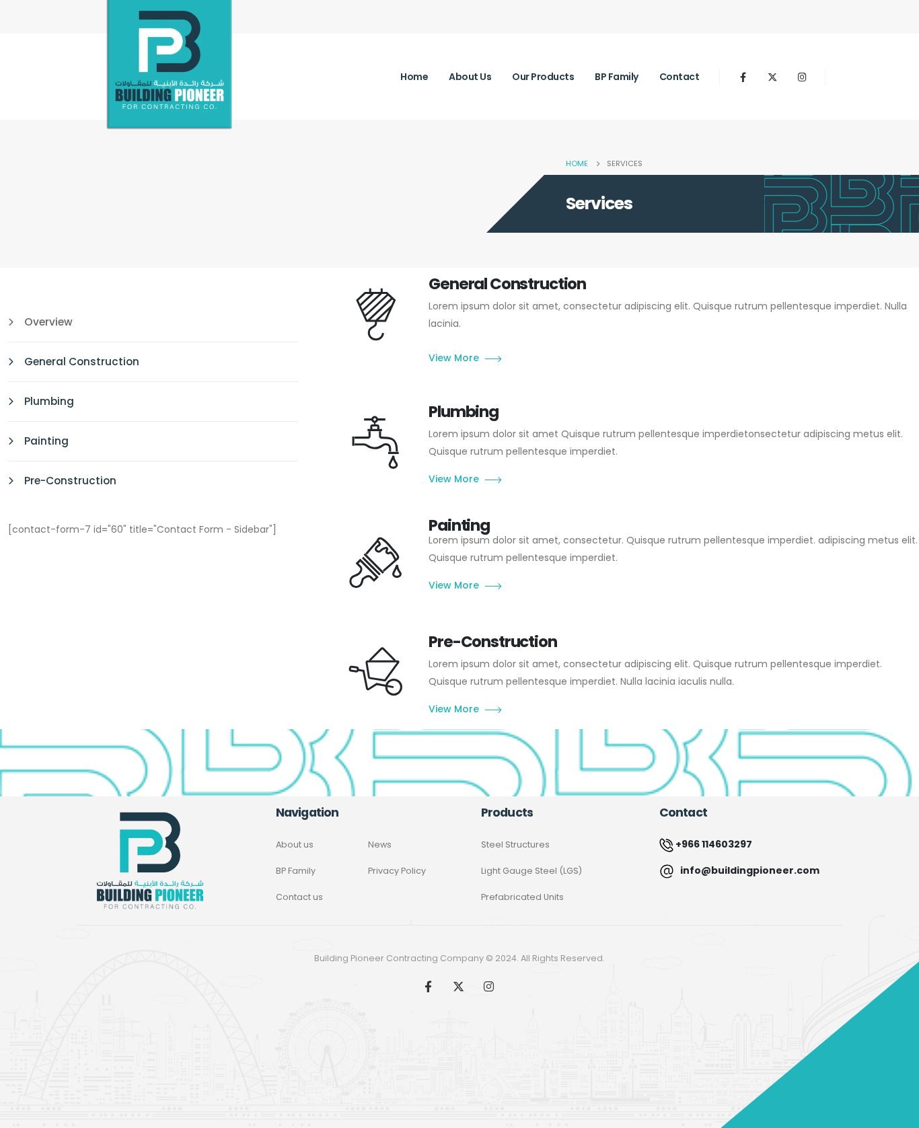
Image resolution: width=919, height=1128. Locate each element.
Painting (46, 441)
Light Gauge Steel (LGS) (531, 870)
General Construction (81, 361)
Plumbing (49, 401)
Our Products (543, 76)
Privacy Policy (397, 870)
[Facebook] (743, 76)
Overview (48, 322)
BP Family (616, 76)
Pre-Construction (70, 481)
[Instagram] (802, 76)
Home (414, 76)
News (380, 844)
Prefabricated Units (522, 897)
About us (470, 76)
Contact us (299, 897)
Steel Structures (515, 844)
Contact (679, 76)
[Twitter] (772, 76)
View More (454, 358)
